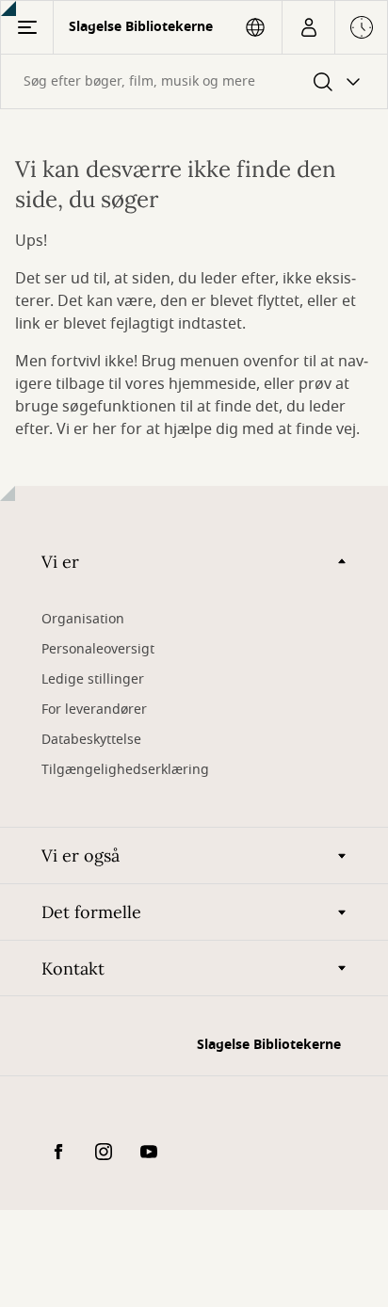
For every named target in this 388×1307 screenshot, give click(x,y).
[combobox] (194, 81)
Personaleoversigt (97, 649)
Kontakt (73, 968)
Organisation (82, 619)
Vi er (60, 562)
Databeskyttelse (91, 740)
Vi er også (80, 855)
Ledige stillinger (92, 679)
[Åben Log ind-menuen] (308, 27)
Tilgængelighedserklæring (125, 770)
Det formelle (91, 912)
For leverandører (94, 709)
